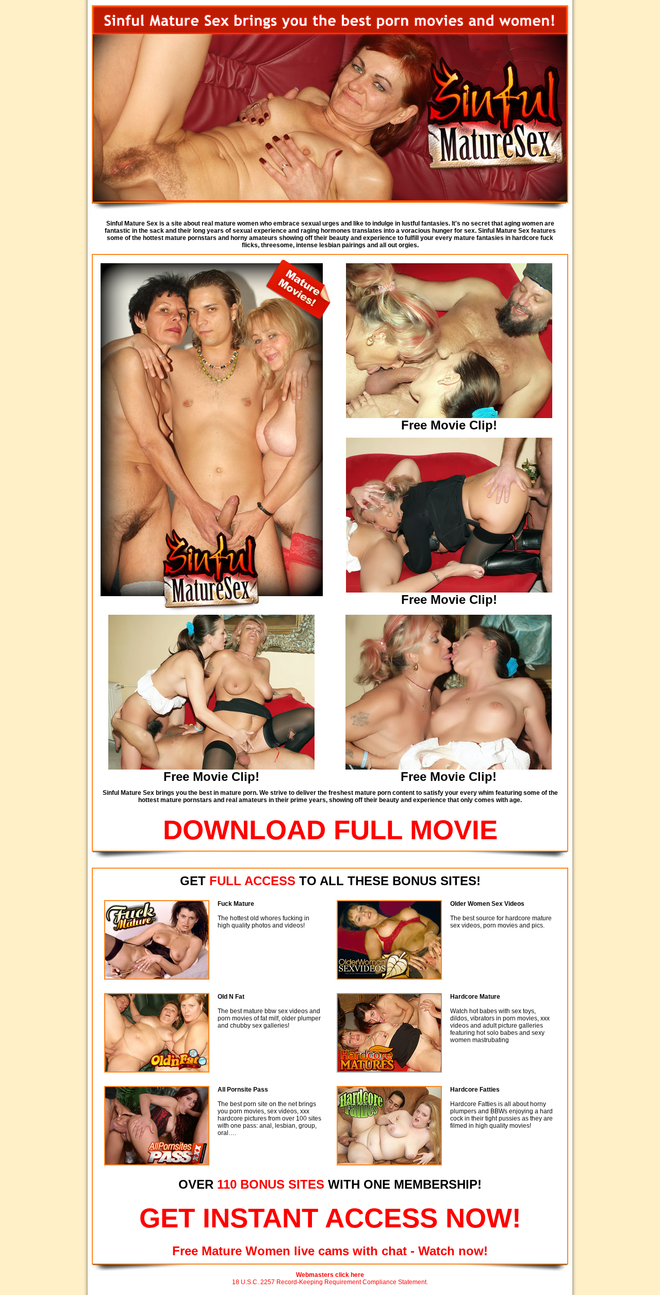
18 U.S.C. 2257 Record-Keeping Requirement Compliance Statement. (330, 1282)
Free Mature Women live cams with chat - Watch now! (330, 1251)
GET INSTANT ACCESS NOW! (330, 1218)
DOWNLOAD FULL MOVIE (330, 829)
